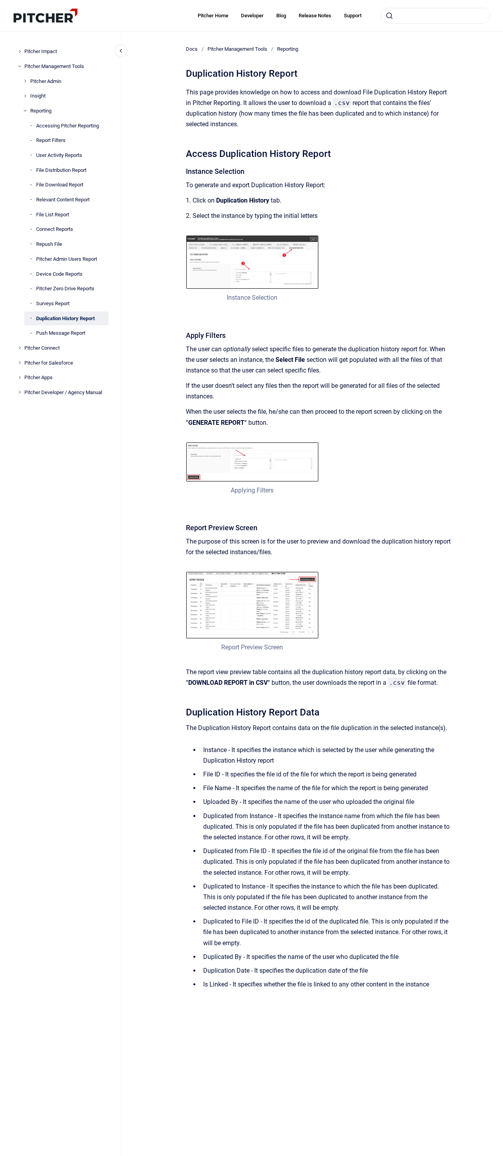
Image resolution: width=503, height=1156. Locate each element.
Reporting (40, 111)
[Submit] (389, 15)
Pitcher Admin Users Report (66, 259)
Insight (38, 96)
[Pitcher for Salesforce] (20, 363)
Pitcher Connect (42, 348)
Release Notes (315, 15)
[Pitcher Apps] (20, 377)
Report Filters (51, 140)
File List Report (52, 214)
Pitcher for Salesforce (48, 362)
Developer (252, 15)
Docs (192, 49)
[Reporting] (25, 110)
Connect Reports (54, 229)
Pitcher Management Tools (54, 66)
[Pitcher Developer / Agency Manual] (20, 392)
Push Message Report (60, 333)
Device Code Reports (59, 274)
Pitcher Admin (45, 81)
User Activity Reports (59, 155)
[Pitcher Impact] (20, 51)
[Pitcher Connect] (20, 348)
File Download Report (59, 185)
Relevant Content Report (63, 200)
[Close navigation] (121, 50)
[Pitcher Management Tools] (20, 66)
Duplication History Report (65, 318)
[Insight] (25, 96)
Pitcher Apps (38, 377)
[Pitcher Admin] (25, 81)
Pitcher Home (213, 15)
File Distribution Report (61, 170)
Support (353, 15)
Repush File (49, 244)
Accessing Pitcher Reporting (67, 125)
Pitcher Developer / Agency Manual (63, 392)
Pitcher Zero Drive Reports (65, 288)
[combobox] (435, 15)
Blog (281, 15)
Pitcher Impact (40, 51)
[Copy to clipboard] (182, 153)
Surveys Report (53, 303)
